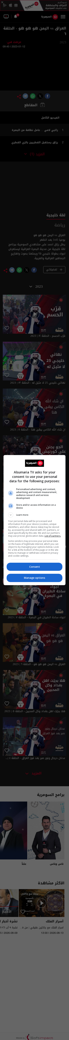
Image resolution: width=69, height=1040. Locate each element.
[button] (34, 515)
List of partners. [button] (53, 535)
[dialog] (34, 520)
